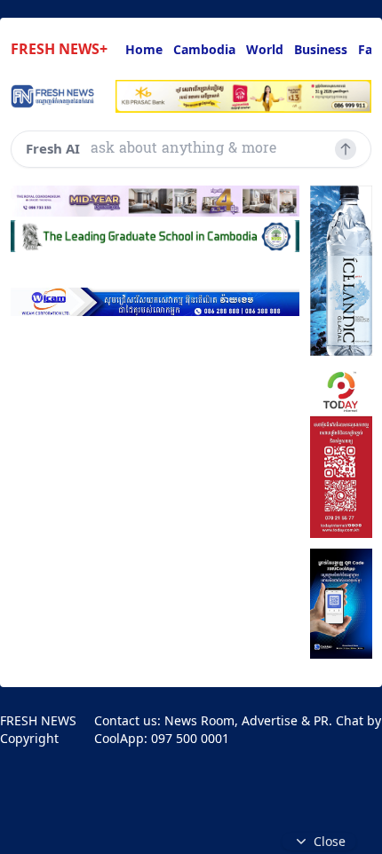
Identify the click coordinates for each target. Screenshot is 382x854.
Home (144, 49)
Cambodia (204, 49)
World (264, 49)
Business (320, 49)
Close (330, 841)
